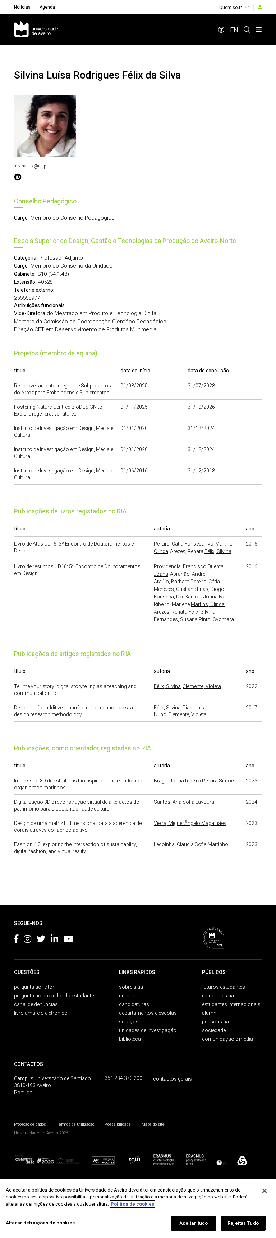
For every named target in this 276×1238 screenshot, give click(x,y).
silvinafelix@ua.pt (31, 166)
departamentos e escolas (148, 1013)
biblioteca (130, 1039)
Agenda (47, 7)
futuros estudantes (223, 987)
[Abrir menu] (259, 29)
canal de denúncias (36, 1004)
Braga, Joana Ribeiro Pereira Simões (195, 781)
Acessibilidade (118, 1124)
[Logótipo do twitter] (41, 940)
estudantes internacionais (231, 1004)
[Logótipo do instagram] (27, 940)
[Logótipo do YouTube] (68, 940)
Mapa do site (153, 1124)
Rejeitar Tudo (243, 1223)
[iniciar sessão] (260, 7)
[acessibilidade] (221, 29)
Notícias (22, 7)
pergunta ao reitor (34, 987)
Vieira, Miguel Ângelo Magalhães (190, 823)
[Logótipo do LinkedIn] (54, 940)
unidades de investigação (147, 1030)
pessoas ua (215, 1021)
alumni (209, 1013)
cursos (127, 996)
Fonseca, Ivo (198, 544)
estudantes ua (218, 996)
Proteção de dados (30, 1124)
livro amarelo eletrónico (41, 1013)
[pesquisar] (247, 29)
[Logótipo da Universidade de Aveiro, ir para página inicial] (36, 29)
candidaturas (134, 1004)
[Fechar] (264, 1191)
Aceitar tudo (193, 1223)
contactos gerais (172, 1079)
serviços (129, 1021)
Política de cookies (132, 1204)
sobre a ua (131, 987)
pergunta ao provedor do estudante (54, 996)
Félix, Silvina (217, 551)
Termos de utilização (75, 1124)
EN (234, 29)
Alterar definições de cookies (40, 1222)
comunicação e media (227, 1039)
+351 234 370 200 (122, 1078)
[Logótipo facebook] (16, 940)
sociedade (214, 1030)
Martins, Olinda (208, 604)
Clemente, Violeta (202, 686)
